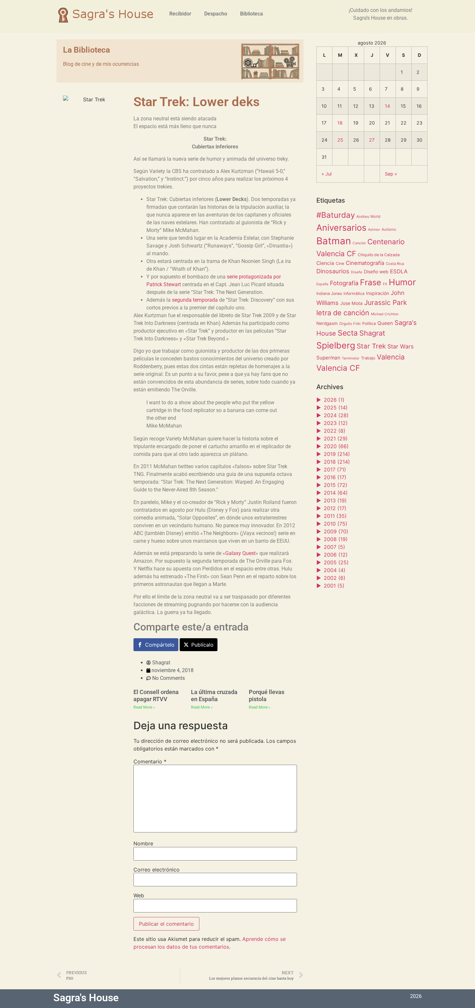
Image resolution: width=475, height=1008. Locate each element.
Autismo (389, 229)
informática (353, 293)
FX (385, 284)
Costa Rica (395, 263)
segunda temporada (195, 300)
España (322, 284)
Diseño (356, 272)
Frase (370, 282)
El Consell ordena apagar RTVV (156, 695)
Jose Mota (351, 303)
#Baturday (335, 215)
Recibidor (180, 14)
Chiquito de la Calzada (379, 254)
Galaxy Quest (240, 553)
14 (387, 106)
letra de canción (342, 312)
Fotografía (344, 283)
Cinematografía (365, 263)
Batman (333, 241)
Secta (348, 333)
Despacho (215, 14)
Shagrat (372, 333)
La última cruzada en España (214, 695)
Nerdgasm (327, 323)
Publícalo (202, 644)
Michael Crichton (384, 314)
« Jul (327, 173)
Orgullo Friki (350, 323)
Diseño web (376, 271)
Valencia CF (338, 368)
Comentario (149, 761)
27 (372, 140)
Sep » (391, 173)
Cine (340, 263)
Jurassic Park (385, 302)
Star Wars (400, 346)
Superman (328, 358)
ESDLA (398, 271)
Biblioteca (251, 14)
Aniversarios (341, 227)
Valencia (391, 357)
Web (138, 895)
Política (369, 323)
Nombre (143, 843)
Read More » (144, 707)
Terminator (350, 358)
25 (340, 140)
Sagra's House (86, 998)
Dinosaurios (332, 271)
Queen (385, 323)
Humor (402, 282)
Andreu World (368, 216)
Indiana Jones (329, 293)
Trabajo (368, 358)
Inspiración (377, 293)
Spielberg (335, 345)
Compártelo (159, 644)
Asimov (374, 229)
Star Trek (371, 346)
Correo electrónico (156, 869)
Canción (359, 243)
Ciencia (325, 263)
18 (340, 123)
